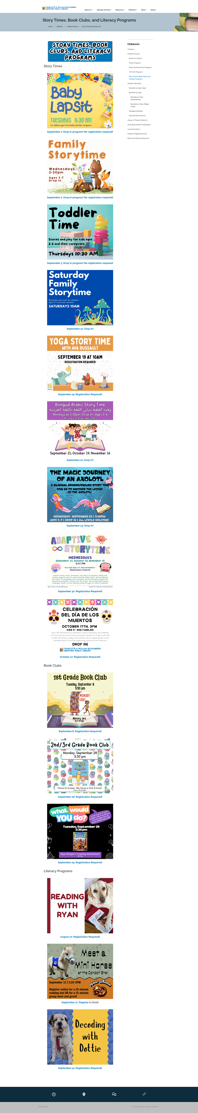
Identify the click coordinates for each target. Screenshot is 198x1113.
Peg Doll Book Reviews (137, 116)
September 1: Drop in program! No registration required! (80, 131)
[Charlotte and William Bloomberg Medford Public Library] (59, 8)
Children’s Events (133, 54)
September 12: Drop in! (80, 328)
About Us (88, 10)
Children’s (132, 10)
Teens (143, 10)
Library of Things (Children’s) (137, 120)
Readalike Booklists (136, 111)
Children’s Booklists (134, 83)
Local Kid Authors (133, 129)
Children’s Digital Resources (137, 134)
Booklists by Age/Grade (137, 88)
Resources (119, 10)
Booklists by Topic (135, 92)
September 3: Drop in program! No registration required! (80, 263)
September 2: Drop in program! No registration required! (80, 197)
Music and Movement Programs (140, 67)
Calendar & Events (103, 10)
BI (47, 1106)
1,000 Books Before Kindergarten (139, 125)
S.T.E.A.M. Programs (136, 72)
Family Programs (135, 63)
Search (153, 10)
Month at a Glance (135, 58)
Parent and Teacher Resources (138, 138)
